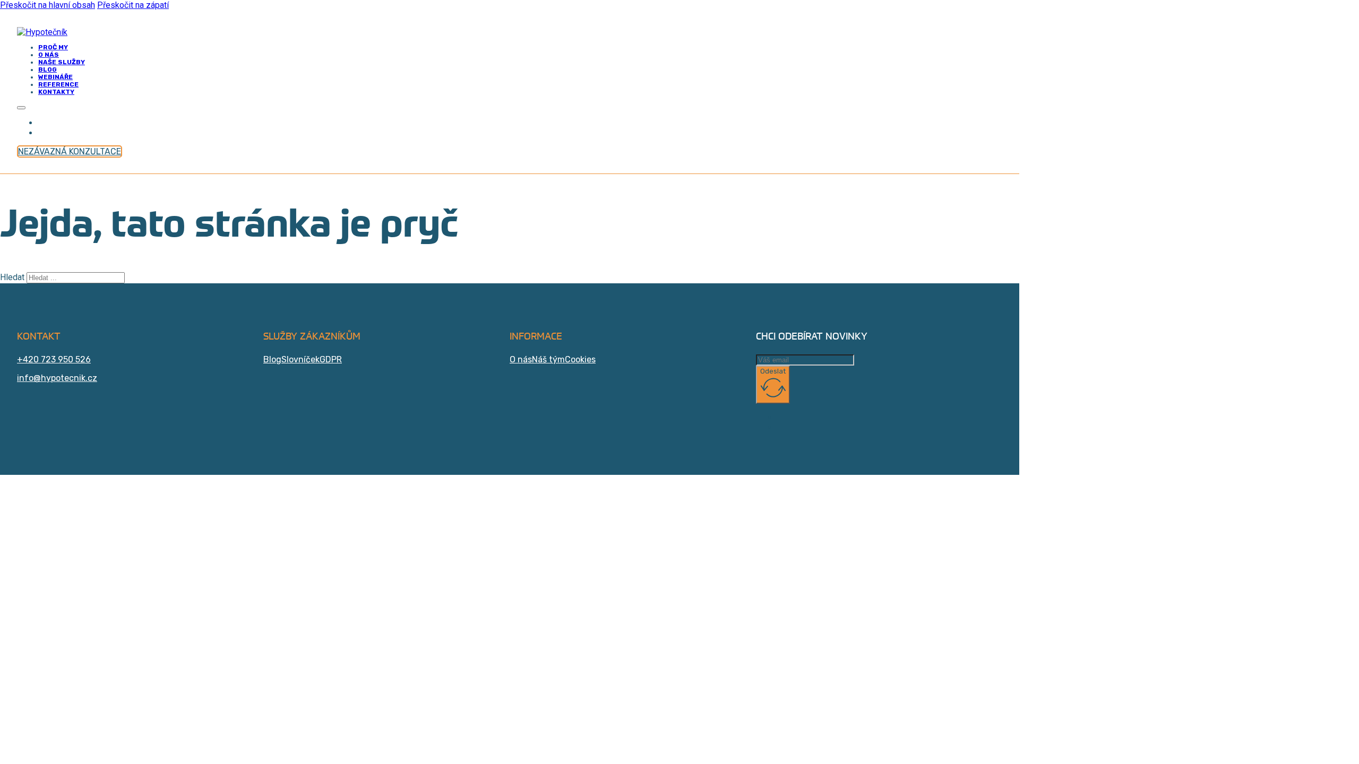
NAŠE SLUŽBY (61, 62)
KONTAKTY (56, 92)
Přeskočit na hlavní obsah (47, 5)
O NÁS (48, 54)
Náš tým (548, 359)
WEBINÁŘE (55, 77)
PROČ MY (53, 47)
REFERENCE (58, 84)
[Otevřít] (21, 107)
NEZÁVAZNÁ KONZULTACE (69, 151)
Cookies (580, 359)
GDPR (331, 359)
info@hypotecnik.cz (57, 378)
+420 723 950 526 (54, 359)
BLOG (47, 69)
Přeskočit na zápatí (133, 5)
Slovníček (300, 359)
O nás (521, 359)
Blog (272, 359)
